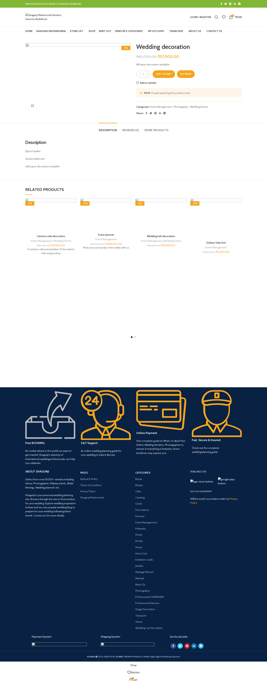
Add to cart (163, 73)
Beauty (139, 485)
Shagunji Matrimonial (92, 497)
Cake (138, 491)
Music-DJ (140, 584)
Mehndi (139, 578)
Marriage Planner (144, 572)
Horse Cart (141, 553)
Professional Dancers (147, 603)
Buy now (186, 73)
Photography (181, 106)
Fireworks (140, 528)
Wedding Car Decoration (149, 628)
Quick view (75, 221)
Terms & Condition (91, 485)
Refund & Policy (89, 479)
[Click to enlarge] (32, 105)
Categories (142, 472)
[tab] (108, 128)
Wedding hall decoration (161, 236)
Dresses (140, 516)
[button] (75, 213)
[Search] (216, 17)
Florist (138, 534)
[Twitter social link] (225, 3)
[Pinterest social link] (230, 3)
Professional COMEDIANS (149, 597)
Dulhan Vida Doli (216, 242)
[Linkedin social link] (235, 3)
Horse (138, 547)
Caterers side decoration (51, 236)
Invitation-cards (144, 559)
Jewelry (139, 565)
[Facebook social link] (221, 3)
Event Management (161, 106)
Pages (84, 472)
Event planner (106, 234)
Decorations (142, 510)
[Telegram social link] (239, 3)
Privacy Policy (87, 491)
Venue (138, 621)
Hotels (139, 541)
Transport (140, 615)
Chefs (138, 503)
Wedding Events (199, 106)
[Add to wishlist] (75, 204)
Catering (140, 497)
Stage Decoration (145, 609)
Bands (138, 479)
